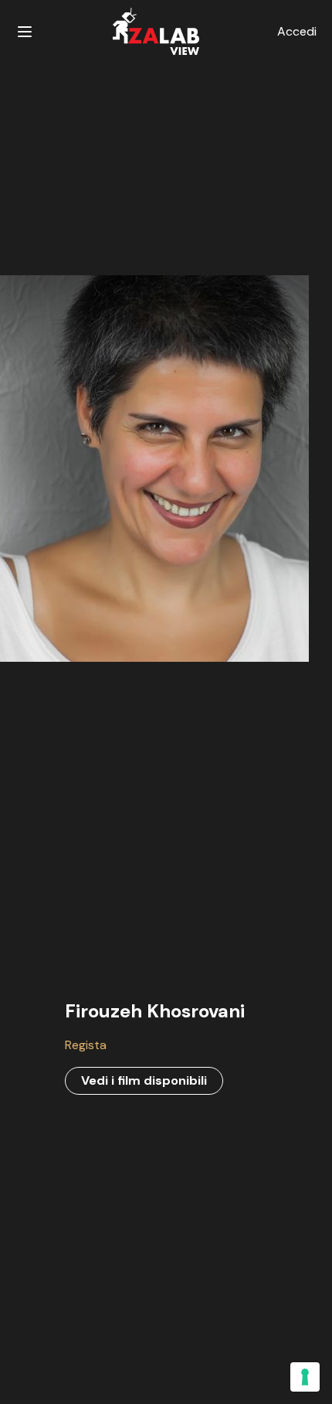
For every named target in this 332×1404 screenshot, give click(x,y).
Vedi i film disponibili (144, 1080)
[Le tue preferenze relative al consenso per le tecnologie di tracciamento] (305, 1377)
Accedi (297, 31)
